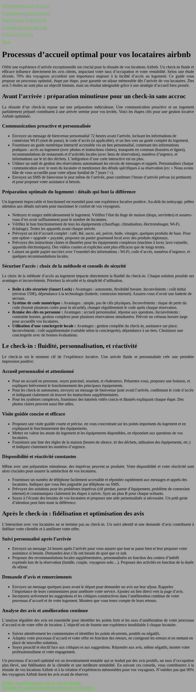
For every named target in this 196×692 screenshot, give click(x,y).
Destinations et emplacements (26, 13)
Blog (6, 42)
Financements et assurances (24, 20)
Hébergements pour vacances (25, 6)
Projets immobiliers (17, 35)
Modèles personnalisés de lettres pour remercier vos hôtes (48, 687)
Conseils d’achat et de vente (24, 28)
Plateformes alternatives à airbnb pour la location (41, 683)
